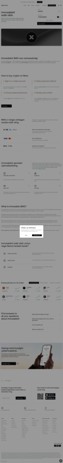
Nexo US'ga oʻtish (37, 235)
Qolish (26, 235)
